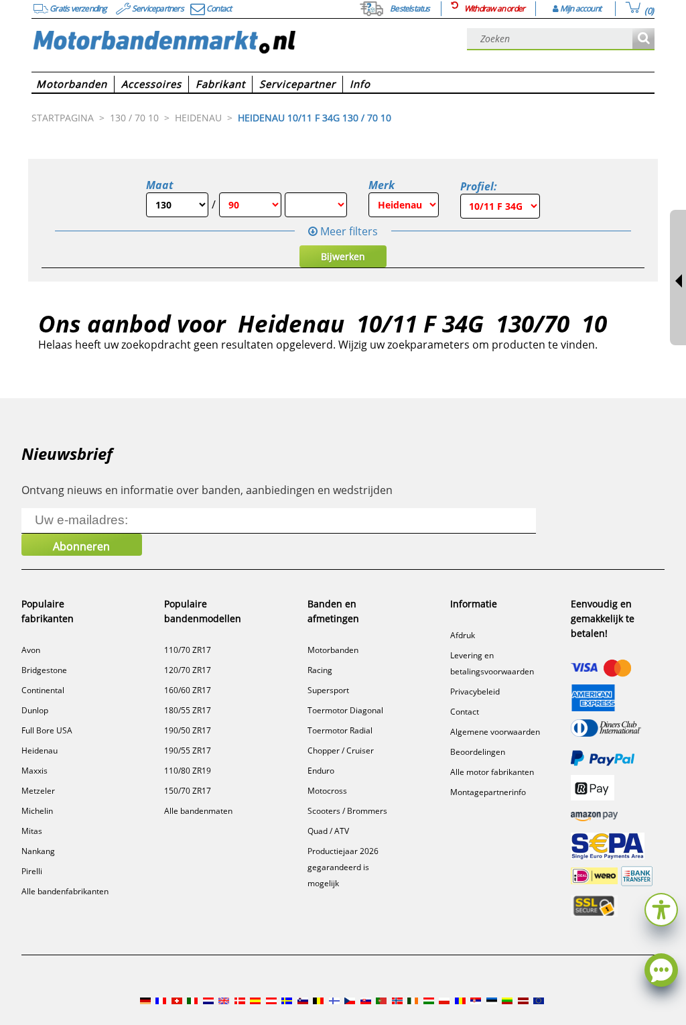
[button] (661, 908)
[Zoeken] (643, 39)
